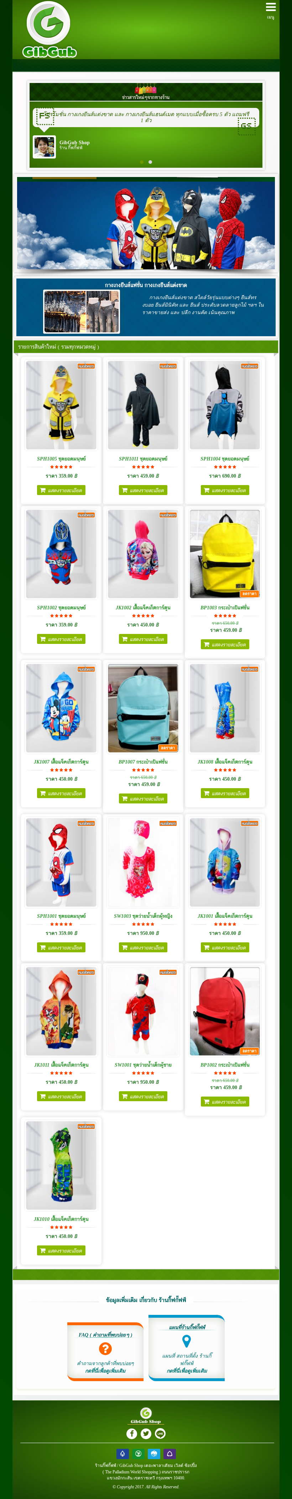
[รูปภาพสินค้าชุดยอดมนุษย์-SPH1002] (61, 554)
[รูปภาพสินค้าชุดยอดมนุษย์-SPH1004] (225, 405)
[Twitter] (146, 1433)
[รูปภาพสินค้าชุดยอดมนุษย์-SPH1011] (143, 405)
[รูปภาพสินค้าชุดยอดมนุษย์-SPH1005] (61, 405)
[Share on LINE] (160, 1433)
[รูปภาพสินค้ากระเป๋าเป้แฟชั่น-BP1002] (225, 1011)
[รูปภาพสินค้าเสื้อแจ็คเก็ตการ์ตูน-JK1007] (61, 708)
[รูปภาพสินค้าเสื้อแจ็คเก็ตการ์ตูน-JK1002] (143, 554)
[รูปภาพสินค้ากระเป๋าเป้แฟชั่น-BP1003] (225, 554)
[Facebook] (131, 1433)
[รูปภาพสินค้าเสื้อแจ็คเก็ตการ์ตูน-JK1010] (61, 1165)
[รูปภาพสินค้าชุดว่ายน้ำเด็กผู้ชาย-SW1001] (143, 1011)
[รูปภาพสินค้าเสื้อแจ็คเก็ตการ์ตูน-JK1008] (225, 708)
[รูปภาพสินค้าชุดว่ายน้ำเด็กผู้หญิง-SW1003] (143, 862)
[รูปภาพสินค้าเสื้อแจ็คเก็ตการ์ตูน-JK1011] (61, 1011)
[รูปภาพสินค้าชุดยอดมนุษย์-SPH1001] (61, 862)
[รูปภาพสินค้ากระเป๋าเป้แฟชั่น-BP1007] (143, 708)
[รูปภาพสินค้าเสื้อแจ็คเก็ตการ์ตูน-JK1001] (225, 862)
